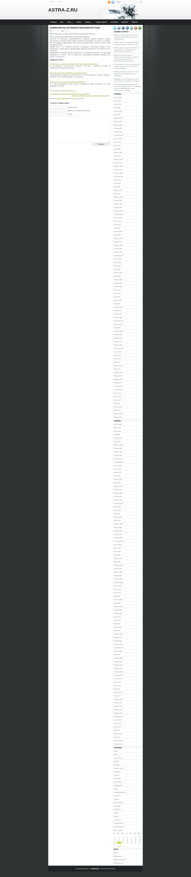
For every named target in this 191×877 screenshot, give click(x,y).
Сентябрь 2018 (118, 389)
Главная (52, 1)
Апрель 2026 (118, 111)
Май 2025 (117, 149)
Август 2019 (118, 352)
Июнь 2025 (117, 145)
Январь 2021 (118, 310)
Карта (60, 1)
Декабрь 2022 (118, 245)
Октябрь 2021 (118, 286)
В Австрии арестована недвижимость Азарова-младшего (68, 73)
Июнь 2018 (117, 400)
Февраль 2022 (118, 279)
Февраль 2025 (118, 159)
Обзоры (116, 799)
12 (123, 839)
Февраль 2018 (118, 414)
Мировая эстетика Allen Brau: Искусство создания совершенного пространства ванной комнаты (126, 37)
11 (119, 839)
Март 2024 (117, 194)
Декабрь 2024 (118, 166)
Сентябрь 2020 (118, 321)
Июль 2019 (117, 355)
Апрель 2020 (118, 324)
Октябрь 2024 (118, 173)
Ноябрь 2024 (118, 169)
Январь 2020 (118, 334)
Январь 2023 (118, 242)
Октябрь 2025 (118, 132)
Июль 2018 (117, 396)
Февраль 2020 (118, 331)
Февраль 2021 (118, 307)
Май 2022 (117, 269)
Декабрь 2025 (118, 125)
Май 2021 (117, 297)
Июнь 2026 (117, 104)
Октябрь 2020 (118, 317)
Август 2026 (118, 97)
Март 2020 (117, 328)
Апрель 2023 (118, 231)
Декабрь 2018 (118, 379)
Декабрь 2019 (118, 338)
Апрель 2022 (118, 273)
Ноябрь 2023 (118, 207)
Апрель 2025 (118, 152)
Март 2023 (117, 235)
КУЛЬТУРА (135, 22)
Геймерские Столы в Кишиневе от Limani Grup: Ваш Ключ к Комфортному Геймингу (127, 80)
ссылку (74, 98)
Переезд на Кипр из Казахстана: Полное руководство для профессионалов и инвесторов (126, 73)
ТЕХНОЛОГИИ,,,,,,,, (120, 827)
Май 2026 (117, 108)
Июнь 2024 (117, 183)
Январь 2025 (118, 163)
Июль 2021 (117, 290)
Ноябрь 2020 (118, 314)
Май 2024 (117, 187)
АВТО (61, 22)
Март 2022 (117, 276)
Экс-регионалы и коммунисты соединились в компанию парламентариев (74, 64)
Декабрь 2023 (118, 204)
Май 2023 (117, 228)
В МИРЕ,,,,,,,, (88, 22)
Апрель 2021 (118, 300)
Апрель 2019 (118, 365)
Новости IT (117, 796)
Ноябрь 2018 (118, 383)
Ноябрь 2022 (118, 249)
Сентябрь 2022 (118, 255)
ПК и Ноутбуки (118, 803)
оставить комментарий (62, 98)
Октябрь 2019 (118, 345)
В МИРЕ (79, 22)
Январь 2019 (118, 376)
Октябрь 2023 (118, 211)
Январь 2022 (118, 283)
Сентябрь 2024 (118, 176)
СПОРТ (116, 813)
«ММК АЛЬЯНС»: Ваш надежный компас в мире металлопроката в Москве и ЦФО (127, 43)
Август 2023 (118, 218)
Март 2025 (117, 156)
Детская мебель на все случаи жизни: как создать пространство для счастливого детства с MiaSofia (127, 66)
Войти (116, 853)
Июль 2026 (117, 101)
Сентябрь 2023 (118, 214)
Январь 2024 (118, 200)
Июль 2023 (117, 221)
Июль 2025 (117, 142)
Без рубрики (118, 758)
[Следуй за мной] (113, 3)
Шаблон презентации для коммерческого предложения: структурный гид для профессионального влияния (126, 50)
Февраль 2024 (118, 197)
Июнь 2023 (117, 224)
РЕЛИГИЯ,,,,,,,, (119, 809)
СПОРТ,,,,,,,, (118, 816)
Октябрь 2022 (118, 252)
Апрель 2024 (118, 190)
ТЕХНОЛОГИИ (118, 823)
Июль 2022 (117, 262)
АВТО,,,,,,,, (70, 22)
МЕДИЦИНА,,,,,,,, (119, 785)
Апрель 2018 (118, 407)
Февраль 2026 (118, 118)
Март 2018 (117, 410)
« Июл (119, 846)
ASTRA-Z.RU (62, 10)
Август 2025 (118, 139)
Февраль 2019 (118, 372)
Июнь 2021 (117, 293)
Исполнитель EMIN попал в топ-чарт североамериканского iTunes (90, 95)
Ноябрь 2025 (118, 128)
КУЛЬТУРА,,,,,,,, (119, 782)
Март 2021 (117, 304)
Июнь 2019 (117, 359)
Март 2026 (117, 114)
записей (118, 856)
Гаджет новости (101, 22)
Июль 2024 (117, 180)
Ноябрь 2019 (118, 341)
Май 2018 (117, 403)
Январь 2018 (118, 417)
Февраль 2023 (118, 238)
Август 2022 (118, 259)
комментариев (120, 859)
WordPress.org (118, 863)
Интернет (124, 22)
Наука (116, 789)
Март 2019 (117, 369)
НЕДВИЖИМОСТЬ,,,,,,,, (71, 90)
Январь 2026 (118, 121)
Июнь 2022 (117, 266)
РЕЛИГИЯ (117, 806)
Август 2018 (118, 393)
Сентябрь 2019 (118, 348)
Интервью (114, 22)
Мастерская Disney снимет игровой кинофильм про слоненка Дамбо (70, 94)
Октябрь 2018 (118, 386)
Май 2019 (117, 362)
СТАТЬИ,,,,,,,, (118, 820)
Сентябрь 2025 (118, 135)
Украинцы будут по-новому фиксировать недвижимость (68, 82)
